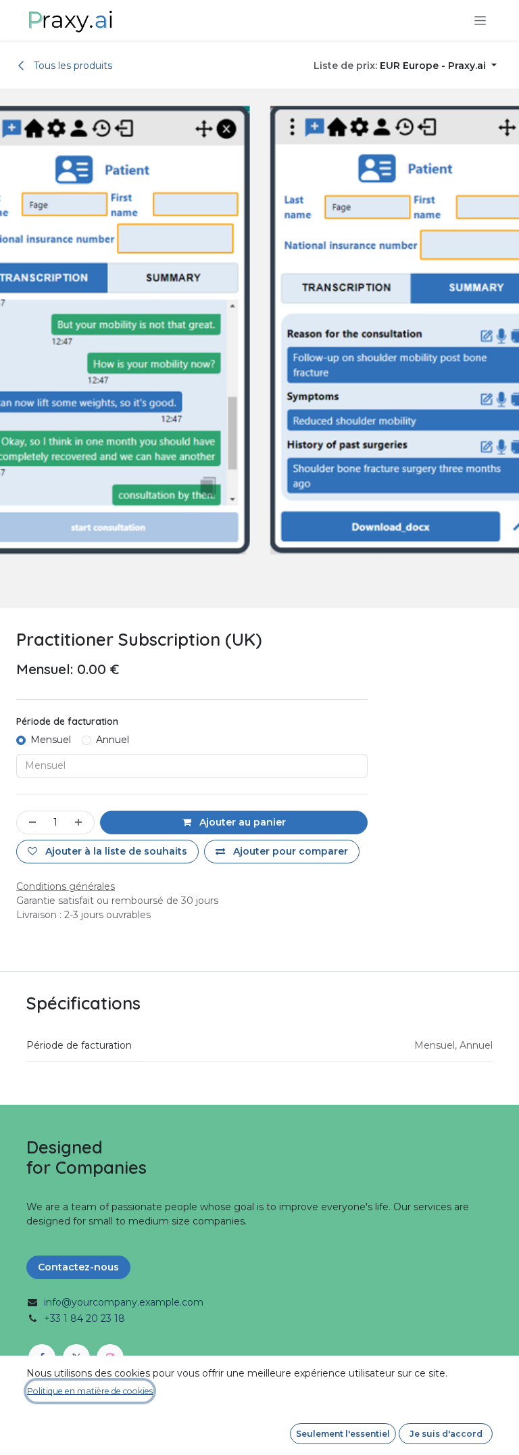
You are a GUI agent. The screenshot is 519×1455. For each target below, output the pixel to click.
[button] (405, 66)
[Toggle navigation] (480, 20)
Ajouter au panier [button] (241, 822)
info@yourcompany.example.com (123, 1302)
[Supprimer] (30, 822)
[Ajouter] (81, 822)
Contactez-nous (78, 1267)
